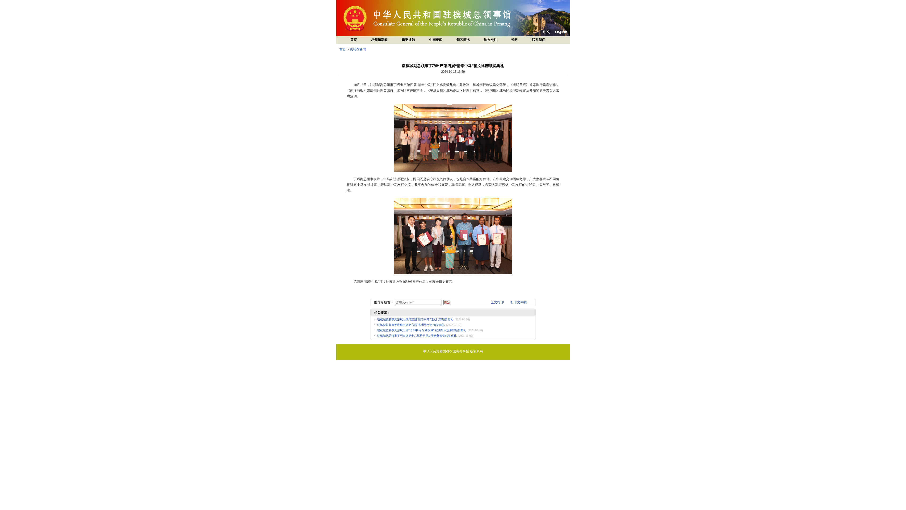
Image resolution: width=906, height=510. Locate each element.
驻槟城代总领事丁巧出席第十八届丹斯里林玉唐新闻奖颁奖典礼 (417, 335)
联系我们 (538, 40)
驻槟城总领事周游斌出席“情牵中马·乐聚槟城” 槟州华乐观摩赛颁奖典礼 (421, 330)
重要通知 (408, 40)
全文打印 (497, 302)
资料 (514, 40)
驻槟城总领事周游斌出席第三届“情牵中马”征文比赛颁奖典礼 (415, 319)
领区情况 (463, 40)
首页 (353, 40)
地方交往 (490, 40)
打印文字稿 (519, 302)
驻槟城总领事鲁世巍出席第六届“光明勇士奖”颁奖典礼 (411, 325)
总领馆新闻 (379, 40)
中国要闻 (435, 40)
